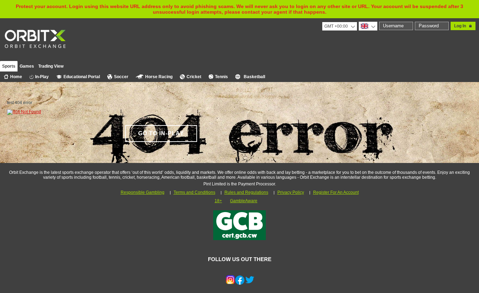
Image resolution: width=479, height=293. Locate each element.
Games (27, 66)
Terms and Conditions (194, 192)
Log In (460, 25)
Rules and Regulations (246, 192)
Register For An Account (336, 192)
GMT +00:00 (336, 26)
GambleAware (243, 200)
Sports (8, 66)
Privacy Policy (290, 192)
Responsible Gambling (142, 192)
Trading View (50, 66)
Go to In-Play (161, 133)
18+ (218, 200)
